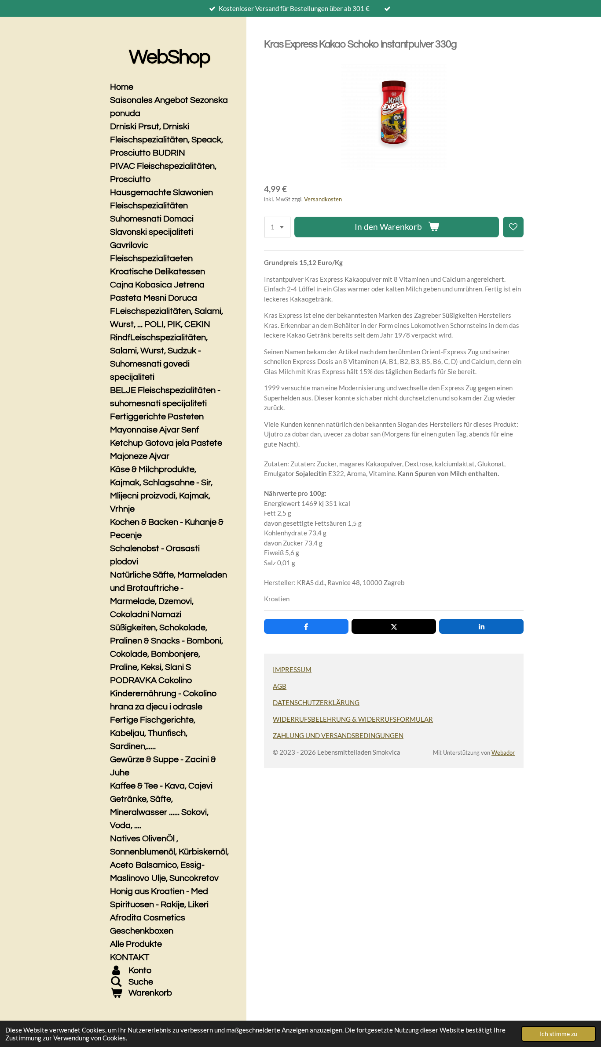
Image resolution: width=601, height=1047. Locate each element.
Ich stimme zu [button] (558, 1033)
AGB (279, 686)
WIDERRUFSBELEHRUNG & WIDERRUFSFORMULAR (353, 719)
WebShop (169, 57)
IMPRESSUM (292, 669)
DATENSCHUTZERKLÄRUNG (316, 702)
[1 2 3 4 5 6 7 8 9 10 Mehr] (277, 227)
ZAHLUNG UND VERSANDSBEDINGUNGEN (338, 735)
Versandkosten (323, 199)
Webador (503, 752)
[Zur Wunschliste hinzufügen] (513, 227)
